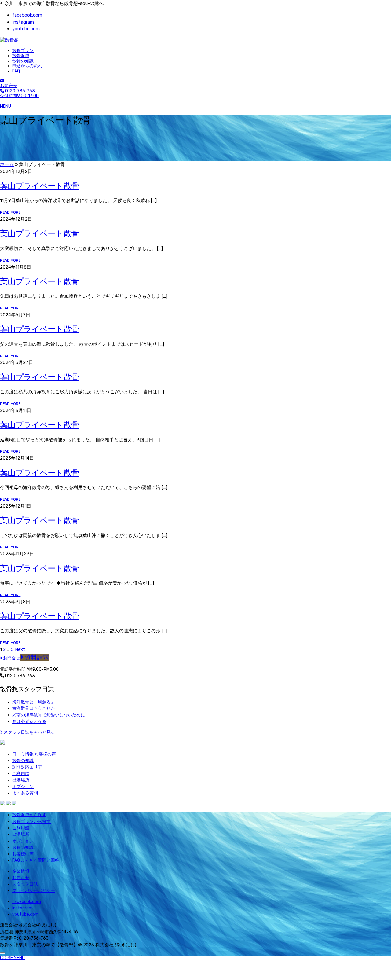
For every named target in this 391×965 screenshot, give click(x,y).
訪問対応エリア (27, 767)
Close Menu (12, 957)
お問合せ (8, 85)
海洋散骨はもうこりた (33, 708)
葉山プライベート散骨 (39, 186)
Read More (10, 212)
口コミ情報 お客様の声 (34, 754)
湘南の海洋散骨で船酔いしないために (48, 714)
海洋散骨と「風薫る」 (33, 702)
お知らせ (20, 877)
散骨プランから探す (31, 821)
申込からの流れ (27, 65)
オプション (23, 786)
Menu (5, 106)
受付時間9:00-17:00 (19, 93)
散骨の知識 (23, 61)
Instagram (23, 22)
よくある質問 (25, 793)
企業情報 (20, 871)
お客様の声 (23, 854)
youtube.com (26, 28)
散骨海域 (20, 55)
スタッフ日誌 (25, 884)
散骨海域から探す (29, 814)
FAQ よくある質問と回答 (35, 860)
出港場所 (20, 780)
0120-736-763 (19, 675)
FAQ (16, 71)
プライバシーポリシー (33, 890)
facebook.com (27, 15)
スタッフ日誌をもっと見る (29, 732)
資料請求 (36, 657)
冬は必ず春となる (29, 721)
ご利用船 (20, 773)
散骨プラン (23, 50)
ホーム (7, 164)
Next (20, 649)
